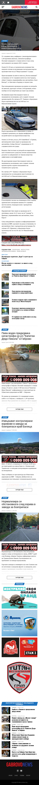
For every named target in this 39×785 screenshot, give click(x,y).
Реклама (22, 775)
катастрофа (25, 249)
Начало (10, 775)
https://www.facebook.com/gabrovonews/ (16, 245)
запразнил (16, 249)
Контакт (28, 775)
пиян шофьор (21, 251)
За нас (16, 775)
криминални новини (9, 251)
